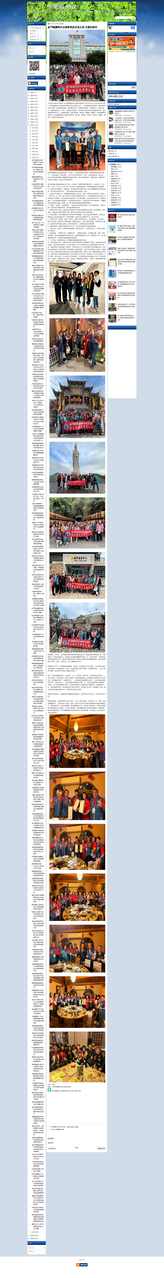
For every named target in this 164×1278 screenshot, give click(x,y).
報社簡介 (38, 17)
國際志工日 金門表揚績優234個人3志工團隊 (38, 1226)
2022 (32, 119)
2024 (32, 125)
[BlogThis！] (73, 1127)
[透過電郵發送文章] (68, 1126)
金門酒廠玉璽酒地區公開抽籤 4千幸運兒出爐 (37, 783)
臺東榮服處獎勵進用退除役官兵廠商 (38, 985)
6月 (33, 142)
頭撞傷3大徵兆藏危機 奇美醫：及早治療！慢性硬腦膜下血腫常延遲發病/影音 (38, 358)
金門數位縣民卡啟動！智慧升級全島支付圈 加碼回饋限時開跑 (126, 228)
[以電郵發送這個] (70, 1127)
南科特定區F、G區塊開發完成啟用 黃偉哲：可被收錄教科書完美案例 (38, 1130)
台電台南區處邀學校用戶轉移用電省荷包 (38, 475)
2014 (32, 95)
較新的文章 (52, 1148)
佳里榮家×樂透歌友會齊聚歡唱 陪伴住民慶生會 (38, 833)
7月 (33, 146)
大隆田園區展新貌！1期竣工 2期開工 (38, 594)
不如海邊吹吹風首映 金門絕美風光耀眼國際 (38, 1164)
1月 (33, 128)
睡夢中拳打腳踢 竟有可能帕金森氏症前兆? (38, 775)
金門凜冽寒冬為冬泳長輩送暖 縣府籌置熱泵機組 (38, 541)
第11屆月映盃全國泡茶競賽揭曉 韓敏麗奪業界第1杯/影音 (126, 295)
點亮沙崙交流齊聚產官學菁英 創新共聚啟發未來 (38, 718)
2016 (32, 101)
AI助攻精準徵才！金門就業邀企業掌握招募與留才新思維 (126, 307)
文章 (32, 48)
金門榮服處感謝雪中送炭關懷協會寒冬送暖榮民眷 (38, 203)
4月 (33, 137)
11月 (34, 157)
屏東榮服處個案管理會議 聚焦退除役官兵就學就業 (38, 1028)
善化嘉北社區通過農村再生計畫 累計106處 (38, 534)
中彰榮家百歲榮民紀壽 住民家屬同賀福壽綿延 (38, 859)
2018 (32, 107)
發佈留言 (50, 1143)
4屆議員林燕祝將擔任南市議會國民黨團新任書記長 (38, 244)
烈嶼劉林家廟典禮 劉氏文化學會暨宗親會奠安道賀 (38, 881)
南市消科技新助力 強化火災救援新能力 (38, 682)
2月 (33, 131)
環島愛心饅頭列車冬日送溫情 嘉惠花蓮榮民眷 (38, 1059)
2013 (32, 92)
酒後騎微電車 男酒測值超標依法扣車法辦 (38, 959)
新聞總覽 (113, 164)
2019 (32, 110)
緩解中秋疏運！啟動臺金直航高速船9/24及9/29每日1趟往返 (126, 251)
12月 (34, 1232)
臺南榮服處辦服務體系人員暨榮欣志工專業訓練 (38, 666)
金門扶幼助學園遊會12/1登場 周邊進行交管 (38, 761)
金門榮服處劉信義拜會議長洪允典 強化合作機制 (38, 610)
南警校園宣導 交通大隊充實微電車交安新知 (38, 586)
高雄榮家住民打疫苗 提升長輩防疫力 (38, 210)
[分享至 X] (75, 1127)
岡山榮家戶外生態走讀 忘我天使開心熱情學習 (38, 1011)
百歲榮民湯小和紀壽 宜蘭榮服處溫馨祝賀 (38, 453)
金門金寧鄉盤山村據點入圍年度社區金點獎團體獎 (38, 1191)
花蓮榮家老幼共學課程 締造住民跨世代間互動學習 (38, 467)
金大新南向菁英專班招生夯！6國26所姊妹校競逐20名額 (125, 318)
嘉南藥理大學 (34, 39)
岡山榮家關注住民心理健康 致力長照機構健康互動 (38, 825)
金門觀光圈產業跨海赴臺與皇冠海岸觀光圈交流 (38, 1140)
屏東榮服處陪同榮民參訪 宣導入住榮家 (38, 651)
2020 (32, 113)
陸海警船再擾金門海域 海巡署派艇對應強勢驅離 (38, 412)
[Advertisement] (125, 66)
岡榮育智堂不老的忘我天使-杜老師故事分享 (38, 460)
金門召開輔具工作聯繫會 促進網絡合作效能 (38, 1176)
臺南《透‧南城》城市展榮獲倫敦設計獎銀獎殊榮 (38, 744)
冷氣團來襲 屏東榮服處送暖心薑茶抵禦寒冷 (38, 790)
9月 (33, 151)
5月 (33, 140)
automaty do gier (31, 0)
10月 (34, 154)
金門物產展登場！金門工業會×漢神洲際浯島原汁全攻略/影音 (126, 284)
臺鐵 (31, 33)
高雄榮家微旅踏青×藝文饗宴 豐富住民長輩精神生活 (38, 446)
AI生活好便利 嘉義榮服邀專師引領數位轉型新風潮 (38, 251)
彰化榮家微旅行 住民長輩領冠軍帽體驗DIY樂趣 (38, 429)
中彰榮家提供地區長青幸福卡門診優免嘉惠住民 (38, 952)
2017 (32, 104)
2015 (32, 98)
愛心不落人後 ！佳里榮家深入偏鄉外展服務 (38, 225)
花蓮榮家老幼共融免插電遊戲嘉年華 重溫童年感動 (38, 658)
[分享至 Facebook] (77, 1127)
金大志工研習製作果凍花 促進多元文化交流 (38, 1156)
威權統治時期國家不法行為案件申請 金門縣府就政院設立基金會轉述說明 (38, 1200)
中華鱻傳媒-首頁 (35, 27)
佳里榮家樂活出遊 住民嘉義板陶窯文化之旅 (38, 489)
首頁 (30, 17)
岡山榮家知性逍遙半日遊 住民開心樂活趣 (38, 644)
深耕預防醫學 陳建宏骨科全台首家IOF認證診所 (38, 186)
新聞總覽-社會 (60, 1129)
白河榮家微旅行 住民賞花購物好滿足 (38, 637)
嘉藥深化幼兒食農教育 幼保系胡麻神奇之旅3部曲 (38, 1035)
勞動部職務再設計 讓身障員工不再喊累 (38, 179)
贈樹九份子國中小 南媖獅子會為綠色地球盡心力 (38, 768)
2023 (32, 122)
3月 (33, 134)
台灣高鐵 (33, 30)
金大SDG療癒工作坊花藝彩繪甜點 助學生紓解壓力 (38, 1184)
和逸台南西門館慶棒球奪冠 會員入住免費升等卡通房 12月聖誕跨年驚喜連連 (38, 234)
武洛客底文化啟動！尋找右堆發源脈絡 (38, 315)
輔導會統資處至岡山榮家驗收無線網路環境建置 (38, 218)
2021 (32, 116)
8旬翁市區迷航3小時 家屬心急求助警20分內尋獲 (38, 386)
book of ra (82, 1260)
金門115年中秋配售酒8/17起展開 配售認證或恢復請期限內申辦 (126, 262)
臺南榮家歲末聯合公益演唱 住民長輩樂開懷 (38, 482)
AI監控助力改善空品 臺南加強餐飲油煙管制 (38, 1210)
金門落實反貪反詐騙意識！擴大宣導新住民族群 (38, 162)
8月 (33, 148)
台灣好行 (33, 36)
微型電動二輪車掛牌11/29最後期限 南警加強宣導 (38, 907)
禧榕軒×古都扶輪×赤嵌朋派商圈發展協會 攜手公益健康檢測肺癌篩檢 (38, 727)
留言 (32, 52)
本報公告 (47, 17)
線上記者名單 (58, 17)
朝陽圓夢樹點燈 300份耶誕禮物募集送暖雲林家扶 (38, 873)
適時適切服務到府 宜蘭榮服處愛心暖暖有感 (38, 1043)
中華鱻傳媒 (62, 6)
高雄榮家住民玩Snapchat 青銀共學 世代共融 (38, 866)
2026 (32, 1238)
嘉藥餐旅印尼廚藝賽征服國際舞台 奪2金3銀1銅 (38, 737)
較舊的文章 (101, 1148)
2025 (32, 1235)
